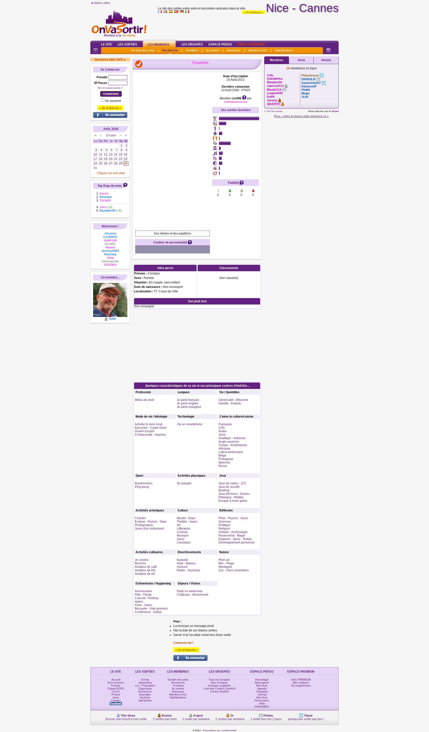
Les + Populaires (145, 685)
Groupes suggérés (219, 685)
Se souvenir (113, 101)
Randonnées (143, 483)
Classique (183, 542)
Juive (222, 434)
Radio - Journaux (188, 570)
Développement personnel (236, 542)
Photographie (144, 525)
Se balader (184, 483)
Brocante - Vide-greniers (151, 608)
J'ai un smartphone (189, 424)
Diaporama (145, 688)
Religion (224, 528)
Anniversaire (143, 591)
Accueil (115, 679)
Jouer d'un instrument (149, 528)
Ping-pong (142, 487)
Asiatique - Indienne (232, 438)
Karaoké (182, 560)
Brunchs (140, 563)
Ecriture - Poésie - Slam (151, 521)
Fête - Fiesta (143, 594)
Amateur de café (146, 567)
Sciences (224, 521)
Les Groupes (192, 44)
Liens (115, 697)
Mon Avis (261, 697)
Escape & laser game (232, 500)
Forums (115, 685)
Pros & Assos (115, 682)
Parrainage (261, 679)
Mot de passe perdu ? (110, 87)
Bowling (223, 490)
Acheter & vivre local (148, 424)
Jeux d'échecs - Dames (234, 494)
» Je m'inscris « (253, 12)
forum (335, 111)
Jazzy (180, 539)
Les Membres (158, 44)
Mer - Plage (226, 563)
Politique (224, 525)
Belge (222, 455)
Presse (115, 694)
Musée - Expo (186, 518)
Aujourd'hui (145, 682)
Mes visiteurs (301, 682)
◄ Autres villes (100, 3)
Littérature (183, 528)
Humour (182, 567)
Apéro (139, 601)
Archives (145, 697)
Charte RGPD (115, 688)
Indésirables (261, 706)
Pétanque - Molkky (231, 497)
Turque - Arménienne (232, 445)
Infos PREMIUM (301, 679)
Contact (115, 700)
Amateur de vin (145, 574)
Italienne (224, 462)
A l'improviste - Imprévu (150, 434)
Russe (222, 466)
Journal (261, 694)
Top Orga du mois (109, 186)
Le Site (106, 44)
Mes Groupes (219, 682)
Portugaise (225, 459)
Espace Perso (220, 44)
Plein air (224, 560)
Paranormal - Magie (231, 535)
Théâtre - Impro (187, 521)
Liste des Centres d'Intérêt (219, 688)
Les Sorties (127, 44)
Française (225, 424)
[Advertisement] (248, 26)
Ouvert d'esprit (144, 431)
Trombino (191, 50)
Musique (182, 535)
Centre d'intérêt (219, 691)
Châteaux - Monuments (192, 594)
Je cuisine (141, 560)
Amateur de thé (145, 570)
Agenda (261, 688)
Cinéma (182, 532)
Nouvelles (145, 694)
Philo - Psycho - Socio (233, 518)
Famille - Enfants (229, 403)
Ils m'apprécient (300, 685)
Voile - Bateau (186, 563)
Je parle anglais (187, 403)
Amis (301, 60)
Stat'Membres (284, 50)
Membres (276, 60)
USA (221, 427)
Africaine (224, 448)
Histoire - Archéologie (233, 532)
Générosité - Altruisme (233, 400)
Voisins (326, 60)
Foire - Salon (143, 605)
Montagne (225, 567)
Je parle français (188, 400)
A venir (145, 679)
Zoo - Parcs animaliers (233, 570)
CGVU (116, 691)
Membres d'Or (257, 50)
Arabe (222, 431)
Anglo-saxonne (228, 441)
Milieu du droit (144, 400)
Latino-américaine (230, 452)
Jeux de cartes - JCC (232, 483)
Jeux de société (229, 487)
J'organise (262, 691)
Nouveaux (234, 50)
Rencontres (262, 700)
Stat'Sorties (145, 700)
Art (178, 525)
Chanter (140, 518)
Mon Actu (261, 685)
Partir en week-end (189, 591)
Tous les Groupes (219, 679)
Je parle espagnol (189, 407)
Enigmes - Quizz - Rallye (235, 539)
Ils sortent (212, 50)
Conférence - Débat (148, 612)
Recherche (170, 50)
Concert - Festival (146, 598)
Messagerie (262, 682)
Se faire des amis (142, 50)
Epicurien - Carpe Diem (151, 427)
